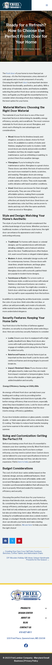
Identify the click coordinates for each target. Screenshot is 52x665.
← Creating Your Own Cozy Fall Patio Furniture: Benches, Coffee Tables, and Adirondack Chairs (23, 552)
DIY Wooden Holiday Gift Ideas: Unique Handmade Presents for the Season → (28, 559)
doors (37, 49)
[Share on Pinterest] (19, 541)
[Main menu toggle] (46, 5)
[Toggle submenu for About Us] (46, 618)
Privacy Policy (31, 661)
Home (31, 49)
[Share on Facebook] (5, 541)
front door (10, 73)
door (25, 82)
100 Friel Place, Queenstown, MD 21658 (26, 638)
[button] (26, 645)
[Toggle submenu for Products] (46, 608)
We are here (27, 525)
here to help (23, 462)
